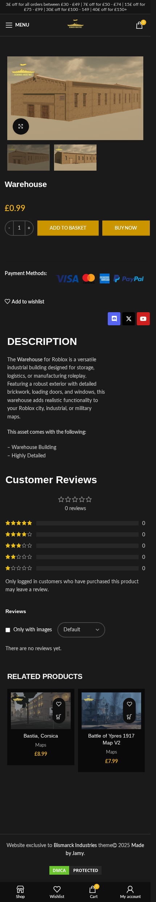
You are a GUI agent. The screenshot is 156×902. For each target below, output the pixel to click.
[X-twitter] (128, 318)
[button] (59, 717)
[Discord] (114, 318)
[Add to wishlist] (59, 704)
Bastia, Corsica (41, 736)
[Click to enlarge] (21, 126)
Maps (40, 745)
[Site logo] (75, 25)
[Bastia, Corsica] (41, 710)
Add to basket (68, 228)
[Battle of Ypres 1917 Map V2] (111, 710)
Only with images (32, 629)
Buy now (126, 228)
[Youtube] (143, 318)
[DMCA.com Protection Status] (75, 870)
